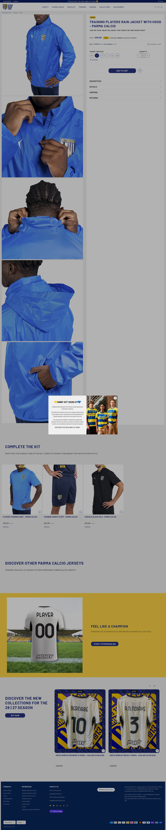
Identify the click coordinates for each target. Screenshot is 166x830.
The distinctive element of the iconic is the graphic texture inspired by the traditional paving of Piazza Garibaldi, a (67, 414)
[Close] (115, 398)
